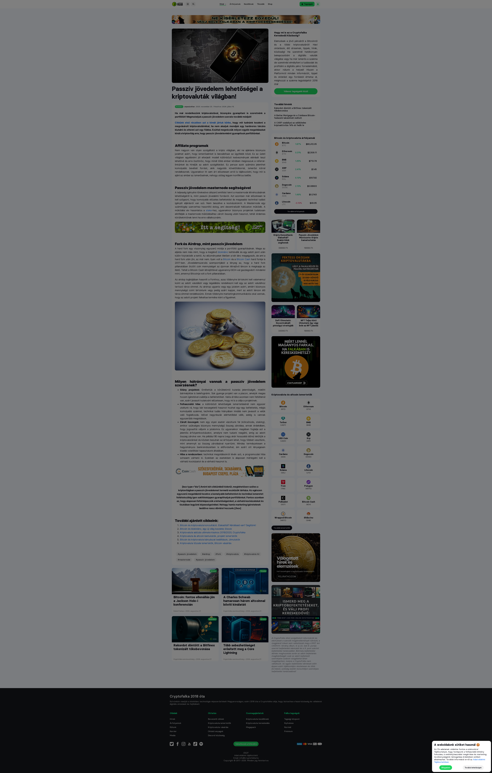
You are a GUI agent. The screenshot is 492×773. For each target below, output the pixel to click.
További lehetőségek (473, 767)
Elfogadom (445, 767)
